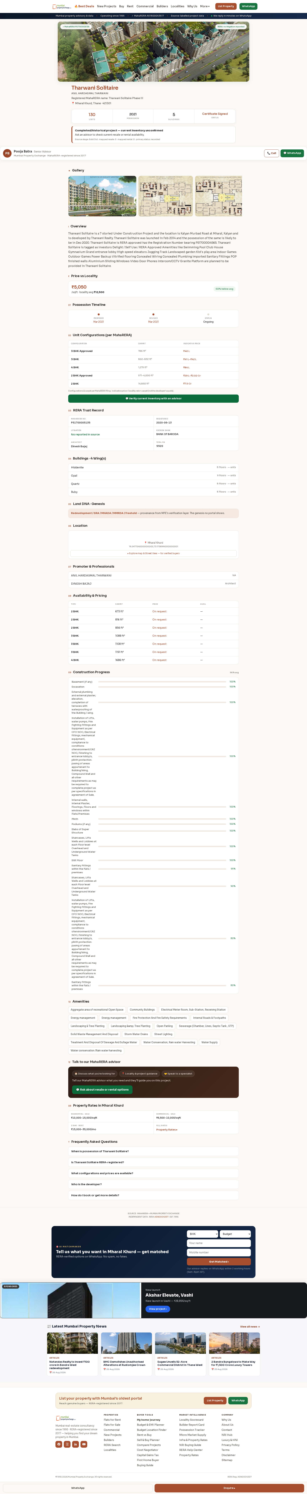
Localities (177, 6)
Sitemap (227, 1460)
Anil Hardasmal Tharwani (89, 93)
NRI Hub (227, 1434)
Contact (227, 1430)
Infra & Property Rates (193, 1440)
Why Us (192, 6)
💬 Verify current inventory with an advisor (153, 398)
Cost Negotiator (147, 1450)
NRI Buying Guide (190, 1445)
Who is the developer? (86, 1184)
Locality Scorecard (191, 1419)
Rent (130, 6)
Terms (226, 1450)
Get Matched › (219, 1261)
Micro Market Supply (192, 1434)
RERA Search (112, 1445)
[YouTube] (83, 1444)
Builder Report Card (191, 1424)
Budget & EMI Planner (150, 1424)
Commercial (145, 6)
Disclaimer (228, 1455)
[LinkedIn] (75, 1444)
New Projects (106, 6)
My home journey (148, 1419)
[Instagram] (67, 1444)
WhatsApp (248, 6)
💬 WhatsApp (292, 153)
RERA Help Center (191, 1450)
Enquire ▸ (229, 1488)
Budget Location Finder (151, 1430)
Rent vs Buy (144, 1434)
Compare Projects (149, 1445)
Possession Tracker (192, 1430)
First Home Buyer (148, 1460)
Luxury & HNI (230, 1440)
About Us (227, 1424)
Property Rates (189, 1455)
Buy (121, 6)
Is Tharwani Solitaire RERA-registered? (97, 1162)
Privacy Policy (230, 1445)
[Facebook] (58, 1444)
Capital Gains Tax (148, 1455)
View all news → (250, 1326)
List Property (226, 6)
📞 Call (271, 153)
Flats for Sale (112, 1424)
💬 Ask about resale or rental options (102, 1089)
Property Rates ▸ (167, 1129)
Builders (162, 6)
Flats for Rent (112, 1419)
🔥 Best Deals (84, 6)
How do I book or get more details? (95, 1195)
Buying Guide (145, 1465)
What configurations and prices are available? (102, 1173)
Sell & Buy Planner (148, 1440)
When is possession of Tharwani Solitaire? (100, 1151)
